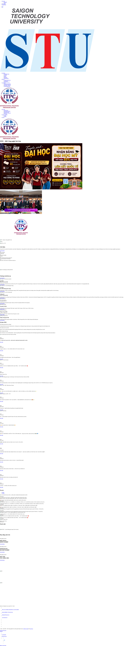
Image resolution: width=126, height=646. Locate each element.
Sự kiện (3, 493)
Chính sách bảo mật (3, 630)
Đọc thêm (1, 342)
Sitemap (1, 631)
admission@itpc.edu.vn (5, 614)
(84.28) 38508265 (5, 612)
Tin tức (3, 492)
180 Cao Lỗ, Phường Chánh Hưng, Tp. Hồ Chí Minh (10, 609)
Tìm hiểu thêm (2, 552)
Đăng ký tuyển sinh (3, 645)
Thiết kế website (25, 628)
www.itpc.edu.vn (4, 617)
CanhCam (31, 628)
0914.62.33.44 (10, 612)
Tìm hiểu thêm (2, 250)
